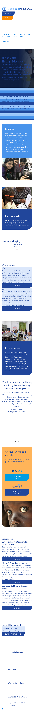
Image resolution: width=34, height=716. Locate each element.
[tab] (15, 441)
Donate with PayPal (17, 477)
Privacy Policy (14, 656)
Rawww (18, 705)
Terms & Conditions (16, 659)
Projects (10, 687)
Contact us (11, 673)
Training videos (12, 690)
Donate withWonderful (17, 492)
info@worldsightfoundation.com (17, 676)
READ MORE (17, 285)
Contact (30, 34)
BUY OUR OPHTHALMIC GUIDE (13, 634)
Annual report (14, 662)
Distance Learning (8, 35)
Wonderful (23, 690)
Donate (7, 18)
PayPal (22, 687)
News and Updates (22, 35)
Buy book (8, 13)
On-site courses (15, 35)
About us (3, 35)
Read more (17, 559)
